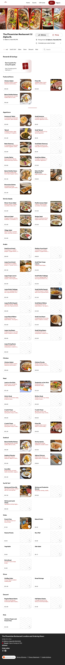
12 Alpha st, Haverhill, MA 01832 (11, 641)
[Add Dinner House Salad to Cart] (29, 210)
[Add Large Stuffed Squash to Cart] (29, 310)
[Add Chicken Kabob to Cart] (29, 88)
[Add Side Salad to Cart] (59, 553)
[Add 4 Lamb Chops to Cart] (29, 430)
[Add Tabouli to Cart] (29, 137)
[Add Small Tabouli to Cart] (59, 137)
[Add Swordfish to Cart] (29, 476)
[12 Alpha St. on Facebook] (3, 651)
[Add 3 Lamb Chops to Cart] (59, 417)
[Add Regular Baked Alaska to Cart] (29, 606)
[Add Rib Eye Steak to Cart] (59, 403)
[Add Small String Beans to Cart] (59, 337)
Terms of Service (21, 657)
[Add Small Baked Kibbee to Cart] (59, 310)
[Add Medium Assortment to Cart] (59, 255)
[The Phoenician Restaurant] (5, 2)
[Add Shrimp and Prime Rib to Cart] (29, 494)
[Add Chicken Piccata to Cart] (59, 369)
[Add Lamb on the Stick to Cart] (29, 390)
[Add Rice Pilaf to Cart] (59, 540)
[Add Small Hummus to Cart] (59, 123)
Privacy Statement (34, 657)
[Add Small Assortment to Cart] (29, 255)
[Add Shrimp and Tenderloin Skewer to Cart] (59, 494)
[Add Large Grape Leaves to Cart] (29, 283)
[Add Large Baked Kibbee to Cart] (29, 324)
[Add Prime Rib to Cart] (59, 88)
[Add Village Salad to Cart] (29, 237)
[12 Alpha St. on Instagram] (5, 651)
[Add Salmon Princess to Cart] (59, 462)
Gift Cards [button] (42, 2)
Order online (6, 648)
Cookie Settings (46, 657)
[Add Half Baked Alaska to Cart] (59, 606)
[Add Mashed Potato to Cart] (29, 540)
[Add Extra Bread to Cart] (29, 567)
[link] (13, 49)
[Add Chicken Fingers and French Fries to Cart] (29, 626)
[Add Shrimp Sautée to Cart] (59, 449)
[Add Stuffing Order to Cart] (29, 585)
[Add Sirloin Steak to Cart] (29, 403)
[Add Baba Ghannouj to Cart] (29, 151)
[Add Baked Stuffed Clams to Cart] (29, 178)
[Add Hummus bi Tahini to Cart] (29, 123)
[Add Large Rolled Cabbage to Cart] (29, 296)
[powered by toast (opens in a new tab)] (9, 657)
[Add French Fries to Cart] (29, 526)
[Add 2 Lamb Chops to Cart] (29, 417)
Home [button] (28, 2)
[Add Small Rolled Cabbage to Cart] (59, 283)
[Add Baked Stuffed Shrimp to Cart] (29, 102)
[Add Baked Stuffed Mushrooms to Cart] (59, 178)
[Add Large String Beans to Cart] (29, 351)
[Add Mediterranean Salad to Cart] (59, 210)
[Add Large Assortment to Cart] (29, 269)
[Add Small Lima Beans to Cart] (59, 324)
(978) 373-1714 (6, 639)
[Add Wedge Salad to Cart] (59, 224)
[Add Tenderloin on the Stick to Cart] (59, 390)
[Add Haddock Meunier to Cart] (29, 462)
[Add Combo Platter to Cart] (29, 164)
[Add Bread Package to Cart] (59, 585)
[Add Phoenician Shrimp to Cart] (29, 192)
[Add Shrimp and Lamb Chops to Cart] (29, 508)
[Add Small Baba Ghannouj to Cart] (59, 151)
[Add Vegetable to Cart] (29, 553)
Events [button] (34, 2)
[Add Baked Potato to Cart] (59, 526)
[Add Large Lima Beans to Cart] (29, 337)
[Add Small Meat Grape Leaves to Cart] (59, 269)
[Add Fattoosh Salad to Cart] (29, 224)
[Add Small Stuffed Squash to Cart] (59, 296)
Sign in (58, 3)
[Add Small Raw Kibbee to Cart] (59, 164)
